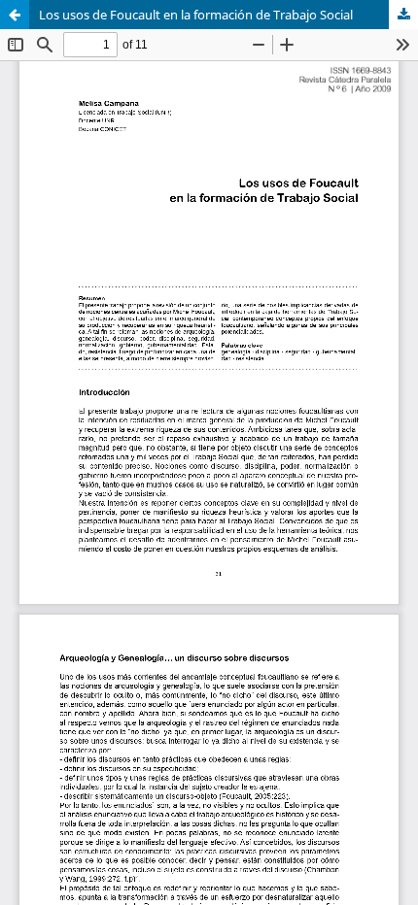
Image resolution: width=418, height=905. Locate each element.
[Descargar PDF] (403, 14)
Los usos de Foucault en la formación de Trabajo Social (196, 14)
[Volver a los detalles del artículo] (14, 14)
